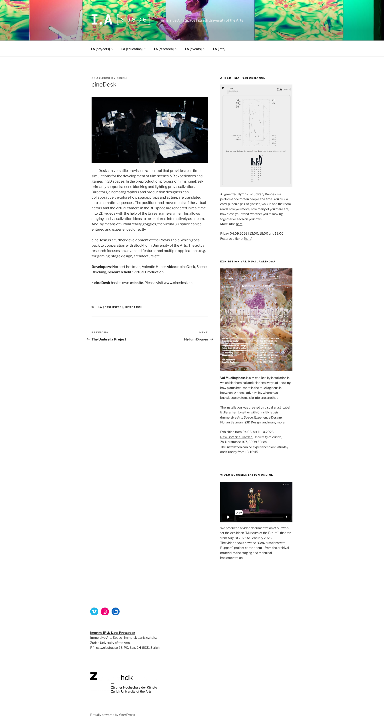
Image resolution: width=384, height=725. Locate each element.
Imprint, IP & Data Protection (112, 632)
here (239, 224)
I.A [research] (164, 49)
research (134, 307)
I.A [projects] (100, 49)
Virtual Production (148, 272)
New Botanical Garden (236, 437)
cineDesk (187, 267)
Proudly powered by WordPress (112, 715)
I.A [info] (219, 49)
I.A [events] (193, 49)
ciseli (122, 78)
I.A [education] (131, 49)
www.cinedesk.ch (178, 283)
